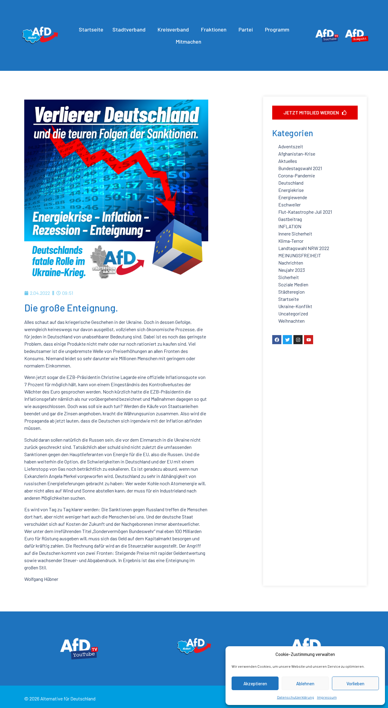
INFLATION (289, 226)
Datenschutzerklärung (295, 697)
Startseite (91, 29)
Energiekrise (291, 190)
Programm (277, 29)
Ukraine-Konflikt (295, 306)
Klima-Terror (290, 241)
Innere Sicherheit (295, 233)
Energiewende (292, 197)
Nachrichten (290, 262)
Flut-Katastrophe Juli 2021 (305, 212)
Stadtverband (129, 29)
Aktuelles (287, 161)
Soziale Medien (293, 284)
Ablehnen (305, 683)
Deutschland (290, 183)
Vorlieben (355, 683)
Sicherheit (288, 277)
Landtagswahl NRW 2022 (303, 248)
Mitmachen (188, 41)
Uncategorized (293, 313)
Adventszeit (290, 146)
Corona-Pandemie (296, 175)
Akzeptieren (255, 683)
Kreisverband (173, 29)
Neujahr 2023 (291, 270)
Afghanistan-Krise (296, 153)
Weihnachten (291, 321)
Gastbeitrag (290, 219)
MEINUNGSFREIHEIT (299, 255)
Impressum (327, 697)
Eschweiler (289, 204)
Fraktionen (213, 29)
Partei (246, 29)
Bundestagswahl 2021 (300, 168)
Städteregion (291, 292)
